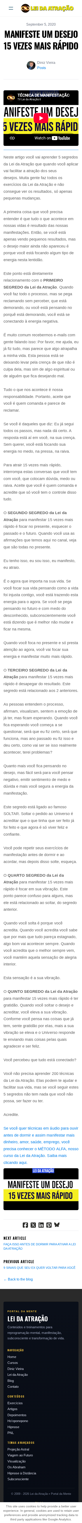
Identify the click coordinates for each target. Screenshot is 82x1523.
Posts (41, 68)
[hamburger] (11, 8)
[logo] (47, 8)
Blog (10, 1381)
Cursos (12, 1363)
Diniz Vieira (15, 1369)
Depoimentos (16, 1415)
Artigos (12, 1409)
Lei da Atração (17, 1374)
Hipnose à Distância (21, 1473)
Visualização (16, 1461)
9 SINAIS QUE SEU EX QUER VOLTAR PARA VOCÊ (39, 1267)
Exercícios (15, 1403)
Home (11, 1357)
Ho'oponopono (17, 1421)
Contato (13, 1386)
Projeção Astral (18, 1449)
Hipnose (13, 1427)
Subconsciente (18, 1479)
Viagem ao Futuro (20, 1455)
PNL (10, 1433)
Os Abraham (16, 1467)
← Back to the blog (18, 1279)
